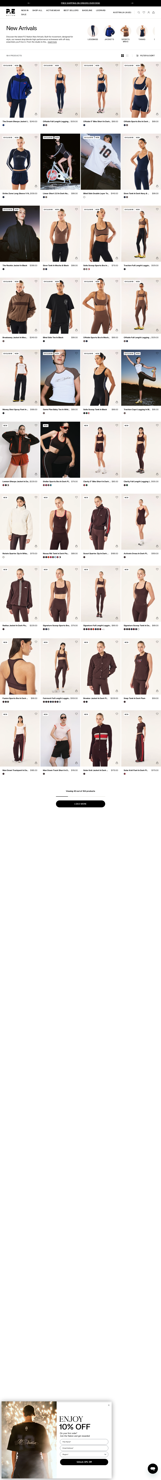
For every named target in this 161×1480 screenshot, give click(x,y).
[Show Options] (105, 1454)
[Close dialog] (108, 1405)
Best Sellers (71, 10)
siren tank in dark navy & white (137, 194)
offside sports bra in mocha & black (96, 338)
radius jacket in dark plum (15, 626)
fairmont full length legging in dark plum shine (57, 698)
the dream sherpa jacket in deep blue (16, 122)
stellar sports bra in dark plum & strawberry (57, 482)
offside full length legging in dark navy (56, 122)
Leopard (100, 10)
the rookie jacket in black (15, 266)
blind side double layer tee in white (96, 194)
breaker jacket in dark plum (95, 698)
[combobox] (83, 1454)
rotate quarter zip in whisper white (16, 554)
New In (25, 10)
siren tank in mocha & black (56, 266)
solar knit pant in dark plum (136, 770)
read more (52, 42)
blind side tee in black (53, 338)
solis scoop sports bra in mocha (96, 266)
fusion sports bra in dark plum (16, 698)
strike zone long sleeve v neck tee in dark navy (16, 194)
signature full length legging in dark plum (97, 626)
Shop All (37, 10)
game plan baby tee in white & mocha (56, 410)
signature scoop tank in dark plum (137, 626)
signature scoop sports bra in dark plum (56, 626)
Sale (24, 14)
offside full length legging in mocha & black (137, 338)
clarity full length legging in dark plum (137, 482)
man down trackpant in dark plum (16, 770)
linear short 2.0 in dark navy (56, 194)
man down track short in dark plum (56, 770)
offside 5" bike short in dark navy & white (97, 122)
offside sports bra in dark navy (137, 122)
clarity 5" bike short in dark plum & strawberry (97, 482)
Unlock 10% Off (84, 1462)
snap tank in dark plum (134, 698)
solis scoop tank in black (95, 410)
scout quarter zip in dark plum (96, 554)
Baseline (87, 10)
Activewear (53, 10)
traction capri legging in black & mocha (137, 410)
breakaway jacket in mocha (15, 338)
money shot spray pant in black (15, 410)
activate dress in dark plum (136, 554)
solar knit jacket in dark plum (96, 770)
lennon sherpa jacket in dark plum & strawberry (16, 482)
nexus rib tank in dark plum (56, 554)
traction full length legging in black (137, 266)
